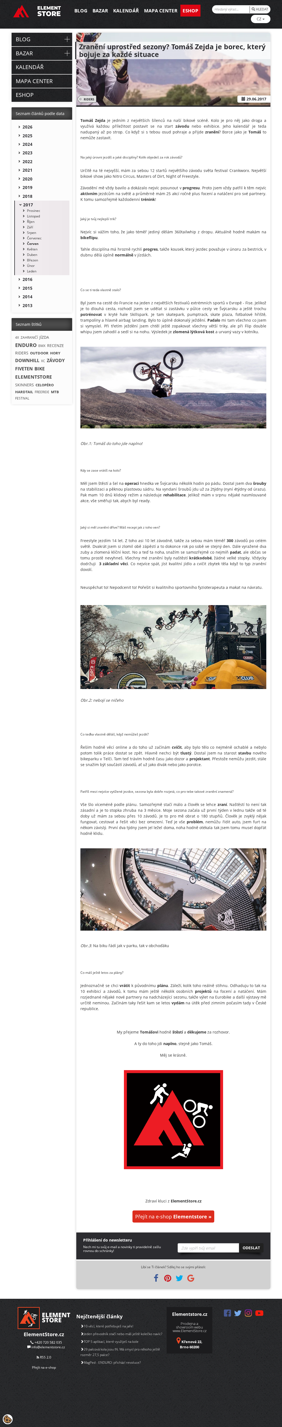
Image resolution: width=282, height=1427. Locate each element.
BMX (41, 345)
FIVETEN (24, 369)
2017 (28, 204)
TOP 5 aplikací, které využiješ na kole (111, 1341)
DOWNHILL (27, 360)
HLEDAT (261, 9)
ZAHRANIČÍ (29, 337)
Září (30, 227)
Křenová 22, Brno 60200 (191, 1344)
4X (17, 337)
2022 (27, 161)
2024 (27, 144)
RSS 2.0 (45, 1357)
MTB (55, 391)
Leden (31, 271)
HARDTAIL (24, 391)
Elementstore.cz (189, 1314)
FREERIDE (42, 392)
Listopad (33, 216)
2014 (27, 296)
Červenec (34, 238)
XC (43, 361)
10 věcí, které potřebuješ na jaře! (108, 1326)
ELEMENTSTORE (33, 377)
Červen (33, 243)
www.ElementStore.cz (190, 1330)
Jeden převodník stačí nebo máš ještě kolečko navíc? (123, 1334)
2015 (27, 288)
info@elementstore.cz (48, 1347)
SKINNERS (24, 384)
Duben (32, 254)
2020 (27, 179)
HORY (55, 353)
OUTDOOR (39, 353)
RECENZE (55, 345)
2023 (27, 152)
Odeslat (251, 1247)
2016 (27, 279)
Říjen (30, 221)
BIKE (39, 368)
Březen (32, 260)
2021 (27, 170)
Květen (32, 249)
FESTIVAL (22, 398)
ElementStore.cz (44, 1334)
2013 (27, 305)
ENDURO (26, 345)
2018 (27, 196)
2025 (27, 135)
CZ (259, 18)
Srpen (31, 232)
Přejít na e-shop (173, 1216)
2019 (27, 187)
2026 (27, 127)
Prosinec (33, 210)
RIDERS (89, 99)
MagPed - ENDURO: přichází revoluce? (112, 1362)
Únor (31, 265)
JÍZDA (44, 337)
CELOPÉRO (45, 384)
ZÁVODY (56, 360)
